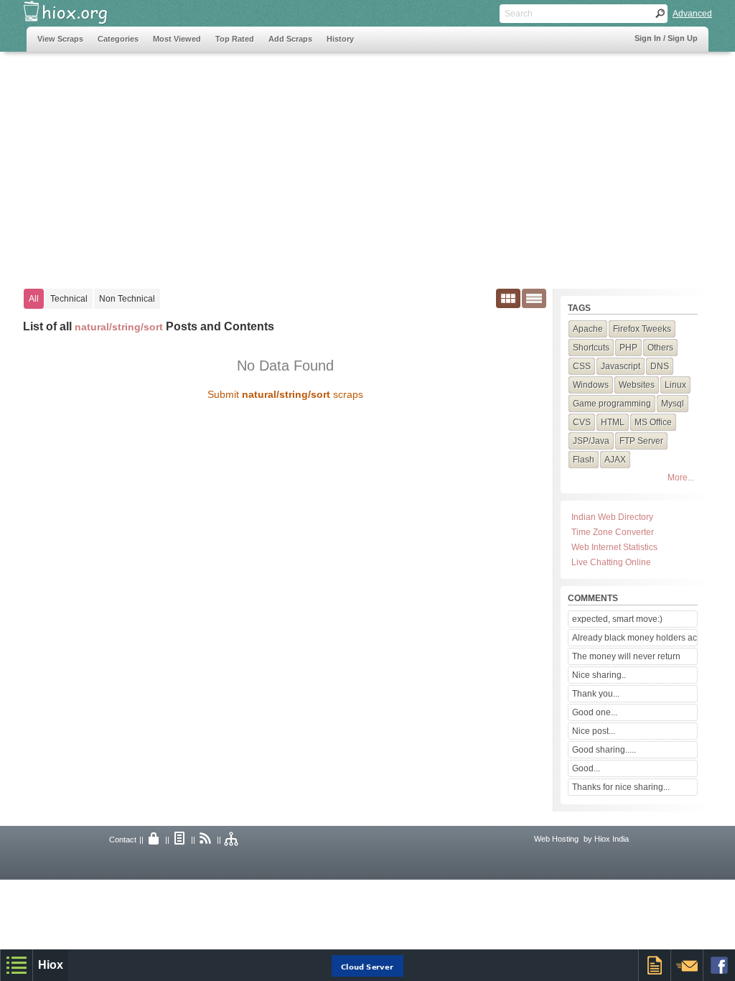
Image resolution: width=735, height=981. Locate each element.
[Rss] (206, 839)
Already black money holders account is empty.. (634, 638)
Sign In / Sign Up (666, 38)
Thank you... (595, 694)
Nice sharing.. (599, 675)
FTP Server (641, 441)
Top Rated (234, 38)
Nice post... (593, 731)
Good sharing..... (604, 750)
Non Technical (127, 299)
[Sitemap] (232, 839)
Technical (69, 299)
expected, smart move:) (617, 619)
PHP (628, 348)
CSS (582, 366)
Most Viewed (177, 38)
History (340, 38)
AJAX (615, 460)
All (34, 299)
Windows (591, 385)
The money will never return (626, 656)
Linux (675, 385)
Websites (637, 385)
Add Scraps (290, 38)
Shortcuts (591, 348)
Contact (122, 839)
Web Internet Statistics (614, 547)
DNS (659, 366)
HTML (612, 422)
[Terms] (180, 839)
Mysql (672, 404)
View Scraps (60, 38)
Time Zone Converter (612, 532)
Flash (583, 460)
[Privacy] (154, 839)
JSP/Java (591, 441)
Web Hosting (556, 838)
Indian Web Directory (612, 517)
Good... (586, 768)
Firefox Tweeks (642, 329)
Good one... (594, 712)
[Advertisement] (288, 163)
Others (660, 348)
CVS (582, 422)
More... (681, 478)
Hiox (50, 965)
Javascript (620, 366)
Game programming (612, 404)
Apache (588, 329)
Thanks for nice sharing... (621, 787)
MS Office (653, 422)
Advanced (692, 14)
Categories (118, 38)
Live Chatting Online (611, 562)
